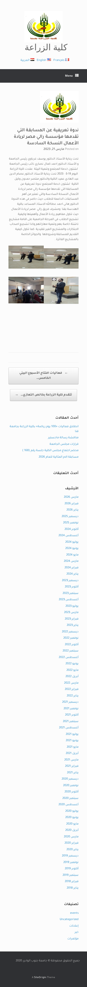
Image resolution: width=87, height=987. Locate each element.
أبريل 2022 (72, 676)
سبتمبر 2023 (71, 593)
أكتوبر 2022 (72, 644)
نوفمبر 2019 (71, 862)
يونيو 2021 (72, 740)
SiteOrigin (40, 977)
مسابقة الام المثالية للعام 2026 (59, 457)
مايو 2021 (73, 747)
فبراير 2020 (72, 843)
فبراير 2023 (72, 619)
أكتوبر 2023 (72, 587)
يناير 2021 (73, 773)
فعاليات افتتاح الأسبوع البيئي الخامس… (43, 376)
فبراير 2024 (72, 568)
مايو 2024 (72, 555)
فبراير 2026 (72, 503)
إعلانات (74, 926)
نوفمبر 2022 (71, 638)
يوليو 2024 (72, 542)
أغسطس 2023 (69, 599)
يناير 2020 (72, 849)
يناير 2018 (73, 888)
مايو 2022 (72, 670)
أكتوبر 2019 (72, 868)
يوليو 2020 (72, 811)
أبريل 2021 (72, 753)
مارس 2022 (71, 683)
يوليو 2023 (72, 606)
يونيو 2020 (72, 817)
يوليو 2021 (72, 734)
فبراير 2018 (72, 881)
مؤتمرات (73, 939)
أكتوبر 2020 (72, 792)
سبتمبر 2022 (71, 651)
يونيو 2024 (72, 548)
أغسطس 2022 (69, 657)
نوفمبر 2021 (71, 708)
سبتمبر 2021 (71, 721)
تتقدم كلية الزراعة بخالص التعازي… (43, 395)
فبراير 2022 (72, 689)
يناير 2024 (72, 574)
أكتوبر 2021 (72, 715)
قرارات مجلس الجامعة (64, 444)
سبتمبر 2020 (70, 798)
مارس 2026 (71, 497)
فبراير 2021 (72, 766)
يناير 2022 (73, 696)
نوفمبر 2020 (71, 785)
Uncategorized (69, 919)
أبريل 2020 (72, 830)
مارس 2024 (71, 561)
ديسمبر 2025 (70, 516)
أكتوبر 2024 (72, 529)
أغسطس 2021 (69, 728)
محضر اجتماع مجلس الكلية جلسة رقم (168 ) (50, 450)
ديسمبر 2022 (70, 632)
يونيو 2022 (72, 663)
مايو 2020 (72, 824)
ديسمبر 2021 (70, 702)
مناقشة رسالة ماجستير (63, 437)
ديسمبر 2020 (70, 779)
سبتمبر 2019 (71, 875)
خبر (77, 932)
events (74, 913)
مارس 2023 (71, 612)
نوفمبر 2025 (71, 523)
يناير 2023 (73, 625)
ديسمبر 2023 (70, 580)
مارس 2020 (71, 837)
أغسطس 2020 (68, 804)
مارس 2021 (71, 760)
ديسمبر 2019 (70, 856)
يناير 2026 (72, 510)
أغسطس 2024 (68, 535)
